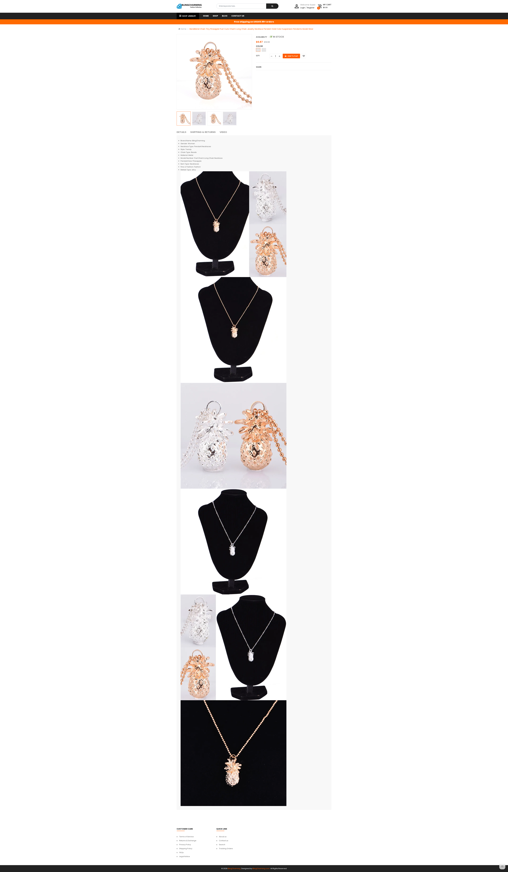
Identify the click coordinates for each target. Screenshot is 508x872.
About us (222, 836)
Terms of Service (186, 836)
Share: (259, 67)
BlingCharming (234, 868)
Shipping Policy (185, 848)
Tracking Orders (226, 848)
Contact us (223, 840)
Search (222, 844)
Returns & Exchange (187, 840)
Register (310, 7)
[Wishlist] (303, 56)
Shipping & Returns (203, 132)
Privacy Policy (185, 844)
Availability (261, 37)
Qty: (258, 55)
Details (181, 132)
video (223, 132)
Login (302, 7)
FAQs (181, 852)
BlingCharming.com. (261, 868)
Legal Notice (184, 856)
